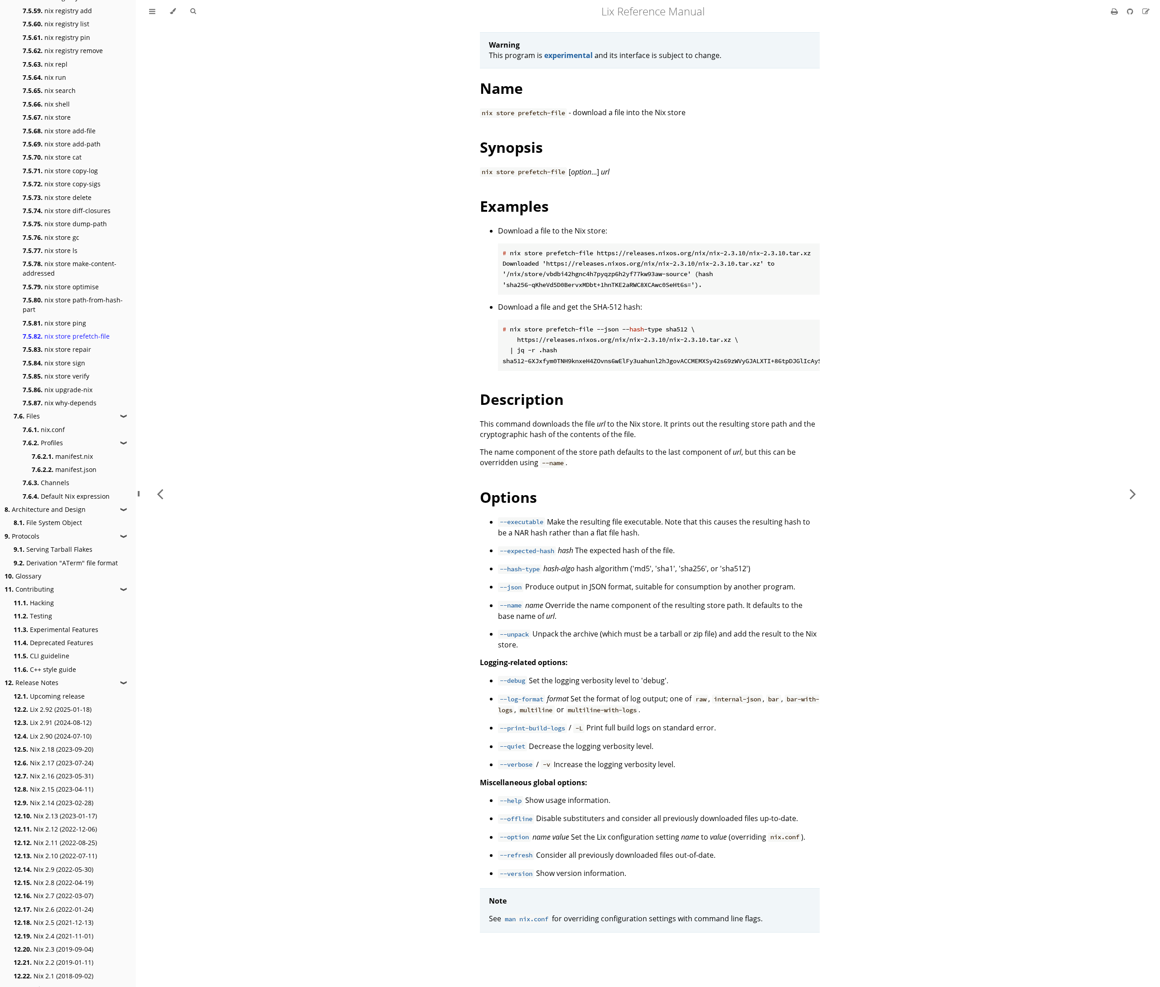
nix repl (45, 64)
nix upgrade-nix (57, 389)
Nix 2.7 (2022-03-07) (53, 895)
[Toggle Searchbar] (193, 11)
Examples (514, 206)
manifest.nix (62, 456)
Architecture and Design (45, 509)
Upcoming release (49, 696)
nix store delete (57, 197)
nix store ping (54, 323)
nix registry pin (56, 37)
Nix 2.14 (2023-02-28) (53, 802)
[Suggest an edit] (1146, 11)
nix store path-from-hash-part (73, 305)
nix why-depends (60, 403)
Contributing (29, 589)
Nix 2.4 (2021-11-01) (53, 936)
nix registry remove (63, 50)
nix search (49, 90)
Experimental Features (56, 629)
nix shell (46, 104)
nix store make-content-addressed (69, 268)
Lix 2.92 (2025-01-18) (53, 709)
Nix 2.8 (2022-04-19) (53, 882)
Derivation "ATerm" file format (66, 563)
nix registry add (57, 10)
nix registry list (56, 23)
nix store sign (54, 363)
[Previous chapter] (160, 493)
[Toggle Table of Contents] (152, 11)
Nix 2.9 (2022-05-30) (53, 869)
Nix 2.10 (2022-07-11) (55, 855)
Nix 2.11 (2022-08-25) (55, 842)
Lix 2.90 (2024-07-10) (53, 736)
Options (508, 497)
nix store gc (51, 237)
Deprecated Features (53, 642)
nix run (44, 77)
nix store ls (50, 250)
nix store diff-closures (67, 210)
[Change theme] (173, 11)
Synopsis (511, 147)
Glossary (23, 576)
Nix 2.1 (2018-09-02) (53, 976)
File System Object (48, 522)
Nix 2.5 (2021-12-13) (53, 922)
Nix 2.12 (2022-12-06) (55, 829)
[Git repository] (1131, 11)
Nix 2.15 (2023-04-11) (53, 789)
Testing (33, 616)
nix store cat (52, 157)
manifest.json (64, 469)
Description (522, 399)
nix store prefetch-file (66, 336)
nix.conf (44, 429)
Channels (46, 482)
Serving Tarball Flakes (53, 549)
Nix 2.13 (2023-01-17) (55, 816)
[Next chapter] (1132, 493)
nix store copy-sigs (62, 184)
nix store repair (57, 349)
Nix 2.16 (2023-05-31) (53, 776)
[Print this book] (1115, 11)
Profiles (43, 442)
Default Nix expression (66, 496)
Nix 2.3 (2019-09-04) (53, 949)
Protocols (22, 536)
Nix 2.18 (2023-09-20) (53, 749)
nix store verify (56, 376)
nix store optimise (61, 286)
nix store (47, 117)
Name (501, 88)
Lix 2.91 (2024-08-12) (53, 722)
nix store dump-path (65, 223)
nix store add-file (59, 130)
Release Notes (31, 682)
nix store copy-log (60, 170)
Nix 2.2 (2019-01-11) (53, 962)
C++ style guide (45, 669)
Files (27, 416)
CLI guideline (41, 656)
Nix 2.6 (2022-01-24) (53, 909)
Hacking (34, 602)
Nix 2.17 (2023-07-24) (53, 762)
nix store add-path (62, 144)
